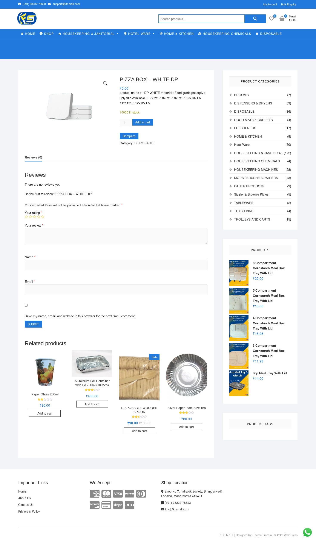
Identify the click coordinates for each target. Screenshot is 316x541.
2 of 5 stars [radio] (30, 216)
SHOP (49, 33)
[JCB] (129, 504)
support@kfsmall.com (66, 4)
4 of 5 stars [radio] (38, 216)
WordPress (291, 535)
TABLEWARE (243, 202)
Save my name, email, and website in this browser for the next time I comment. (80, 316)
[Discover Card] (95, 504)
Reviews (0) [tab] (33, 157)
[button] (105, 83)
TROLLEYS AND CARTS (252, 219)
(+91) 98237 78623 (34, 4)
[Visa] (118, 493)
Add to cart (142, 122)
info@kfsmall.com (176, 509)
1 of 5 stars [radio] (26, 216)
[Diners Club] (141, 493)
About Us (24, 498)
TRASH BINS (243, 210)
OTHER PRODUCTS (249, 186)
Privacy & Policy (29, 511)
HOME (30, 33)
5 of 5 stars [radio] (42, 216)
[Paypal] (129, 493)
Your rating (33, 212)
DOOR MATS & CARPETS (253, 119)
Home (22, 491)
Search (255, 18)
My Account (270, 4)
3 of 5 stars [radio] (34, 216)
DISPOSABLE (271, 33)
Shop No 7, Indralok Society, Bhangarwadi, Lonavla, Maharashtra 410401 (191, 493)
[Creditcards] (106, 504)
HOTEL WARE (139, 33)
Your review (34, 225)
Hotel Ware (242, 144)
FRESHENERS (245, 128)
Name (30, 257)
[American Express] (95, 493)
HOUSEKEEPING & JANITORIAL (89, 33)
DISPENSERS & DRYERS (253, 103)
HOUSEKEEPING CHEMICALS (227, 33)
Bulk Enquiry (288, 4)
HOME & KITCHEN (179, 33)
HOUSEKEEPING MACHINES (256, 169)
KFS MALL (226, 535)
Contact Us (25, 504)
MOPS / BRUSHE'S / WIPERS (256, 177)
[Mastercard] (106, 493)
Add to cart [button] (44, 413)
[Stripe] (118, 504)
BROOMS (241, 94)
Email (30, 281)
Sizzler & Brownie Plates (251, 194)
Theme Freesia (262, 535)
